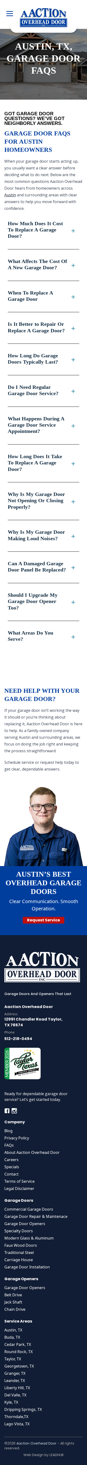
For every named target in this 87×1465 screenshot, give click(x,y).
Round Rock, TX (18, 1351)
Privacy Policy (16, 1138)
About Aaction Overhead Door (32, 1152)
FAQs (9, 1145)
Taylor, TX (12, 1359)
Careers (11, 1159)
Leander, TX (14, 1380)
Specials (11, 1166)
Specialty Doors (18, 1231)
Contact (11, 1174)
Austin (10, 195)
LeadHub (57, 1454)
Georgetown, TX (19, 1366)
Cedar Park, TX (17, 1344)
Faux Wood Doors (20, 1245)
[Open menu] (9, 14)
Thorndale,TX (16, 1416)
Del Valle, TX (15, 1395)
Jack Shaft (13, 1302)
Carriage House (18, 1259)
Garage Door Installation (27, 1267)
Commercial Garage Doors (28, 1209)
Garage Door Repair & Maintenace (35, 1216)
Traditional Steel (19, 1252)
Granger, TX (14, 1373)
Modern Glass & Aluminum (29, 1238)
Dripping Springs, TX (23, 1409)
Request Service (43, 920)
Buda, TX (12, 1337)
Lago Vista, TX (16, 1423)
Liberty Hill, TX (17, 1387)
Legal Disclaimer (19, 1188)
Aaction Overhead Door (36, 1443)
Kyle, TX (11, 1402)
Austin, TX (13, 1330)
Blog (8, 1130)
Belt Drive (13, 1295)
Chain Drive (14, 1309)
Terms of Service (19, 1181)
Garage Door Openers (24, 1223)
